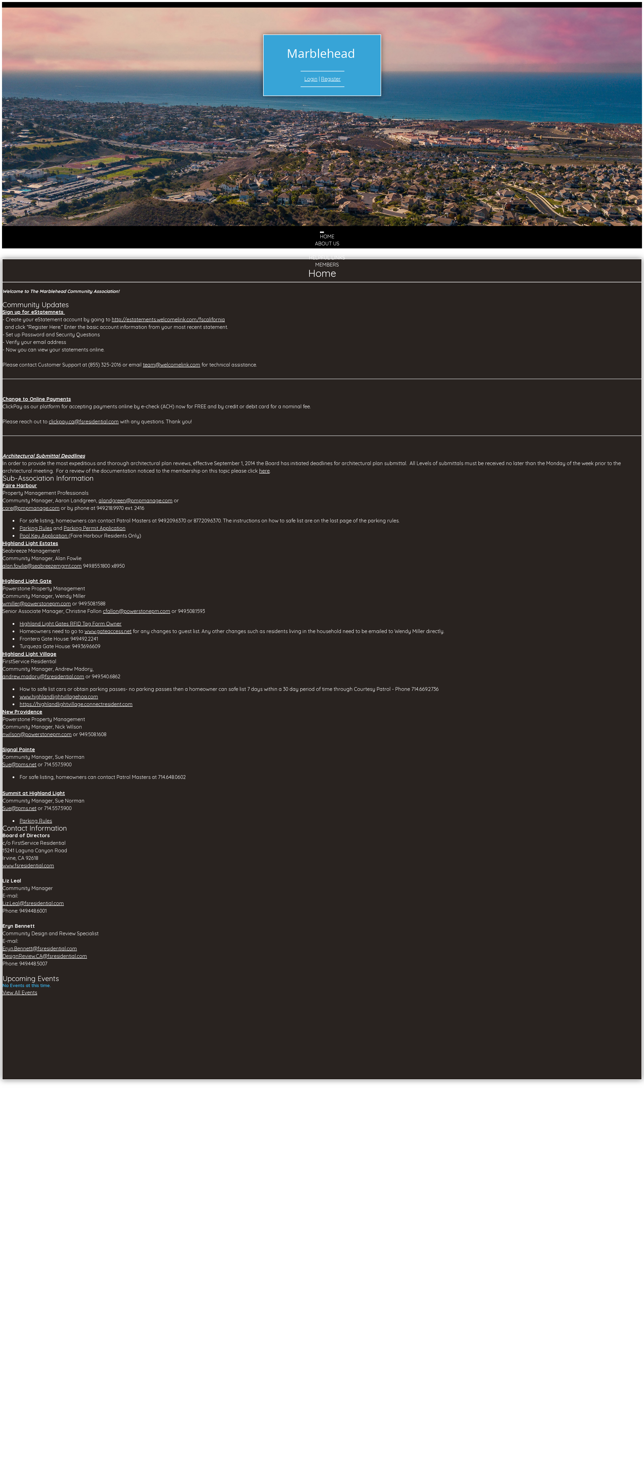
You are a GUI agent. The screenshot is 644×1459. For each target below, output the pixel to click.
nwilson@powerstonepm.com (37, 734)
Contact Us (327, 250)
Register (331, 79)
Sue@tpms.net (19, 764)
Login (310, 79)
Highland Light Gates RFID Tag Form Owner (71, 624)
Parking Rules (36, 528)
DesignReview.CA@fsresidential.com (45, 956)
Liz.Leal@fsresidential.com (33, 903)
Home (327, 236)
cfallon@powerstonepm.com (136, 611)
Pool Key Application (44, 536)
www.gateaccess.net (108, 631)
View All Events (20, 992)
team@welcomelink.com (171, 365)
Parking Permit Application (95, 528)
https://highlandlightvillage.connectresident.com (76, 704)
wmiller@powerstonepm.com (37, 603)
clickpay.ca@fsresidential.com (84, 421)
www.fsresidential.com (28, 865)
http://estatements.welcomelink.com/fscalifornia (168, 319)
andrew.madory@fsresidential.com (43, 676)
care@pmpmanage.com (31, 508)
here (264, 471)
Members (327, 264)
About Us (327, 243)
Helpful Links (327, 257)
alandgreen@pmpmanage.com (136, 500)
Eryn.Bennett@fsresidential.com (40, 948)
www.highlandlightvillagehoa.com (59, 696)
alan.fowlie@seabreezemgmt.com (42, 566)
